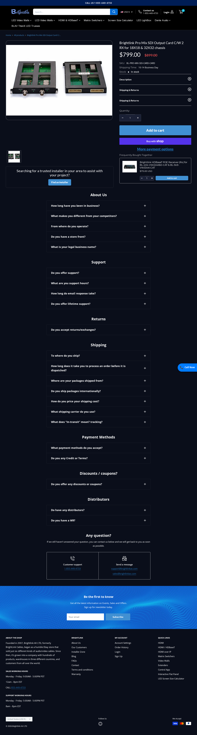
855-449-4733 (18, 687)
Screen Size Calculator (120, 20)
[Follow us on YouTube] (100, 724)
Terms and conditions (82, 669)
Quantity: (124, 110)
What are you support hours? (70, 283)
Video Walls (164, 660)
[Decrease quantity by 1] (123, 118)
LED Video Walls (20, 20)
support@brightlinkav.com (124, 568)
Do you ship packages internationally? (76, 391)
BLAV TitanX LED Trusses (26, 25)
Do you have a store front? (68, 236)
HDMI (161, 642)
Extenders (163, 665)
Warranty (76, 674)
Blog (74, 656)
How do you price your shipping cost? (75, 401)
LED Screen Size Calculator (171, 678)
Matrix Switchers (93, 20)
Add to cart (155, 130)
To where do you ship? (65, 355)
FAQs (74, 660)
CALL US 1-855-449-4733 (98, 3)
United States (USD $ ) (16, 719)
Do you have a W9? (63, 520)
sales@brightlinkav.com (124, 573)
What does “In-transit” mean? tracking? (77, 422)
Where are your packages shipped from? (77, 380)
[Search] (114, 11)
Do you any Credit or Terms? (69, 458)
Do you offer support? (65, 273)
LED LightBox (144, 20)
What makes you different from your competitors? (84, 216)
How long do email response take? (73, 293)
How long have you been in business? (75, 205)
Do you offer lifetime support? (70, 303)
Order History (121, 647)
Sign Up (118, 656)
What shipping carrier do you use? (73, 411)
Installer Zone (78, 651)
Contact (75, 665)
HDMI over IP (164, 651)
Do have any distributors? (68, 510)
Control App (164, 669)
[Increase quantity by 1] (138, 118)
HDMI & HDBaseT (68, 20)
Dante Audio (161, 20)
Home (8, 35)
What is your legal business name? (73, 247)
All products (19, 35)
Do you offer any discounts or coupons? (76, 484)
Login (117, 651)
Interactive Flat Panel (168, 674)
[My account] (172, 11)
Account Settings (123, 642)
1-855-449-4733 (150, 13)
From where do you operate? (69, 226)
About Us (76, 642)
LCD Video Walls (44, 20)
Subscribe (118, 616)
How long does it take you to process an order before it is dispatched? (88, 368)
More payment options (155, 149)
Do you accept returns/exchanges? (73, 329)
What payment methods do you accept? (77, 448)
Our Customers (79, 647)
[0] (181, 12)
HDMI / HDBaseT (166, 647)
